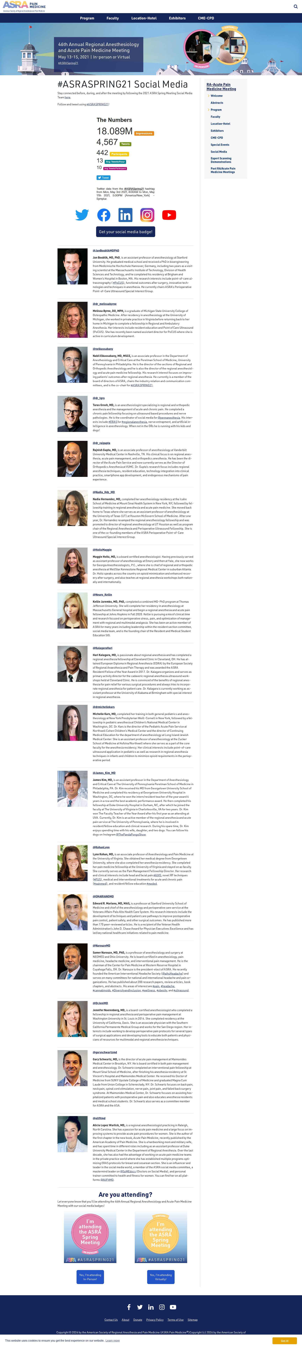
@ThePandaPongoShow (131, 834)
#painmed (100, 883)
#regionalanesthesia (134, 422)
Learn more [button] (113, 1340)
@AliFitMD (107, 1180)
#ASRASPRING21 (98, 104)
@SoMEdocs (128, 1171)
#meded (152, 883)
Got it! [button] (285, 1340)
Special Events (220, 144)
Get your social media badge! (125, 231)
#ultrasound (181, 990)
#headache (167, 986)
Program (87, 18)
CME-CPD (206, 18)
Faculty (113, 18)
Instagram (162, 1307)
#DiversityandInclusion (126, 990)
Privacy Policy (155, 1319)
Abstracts (217, 102)
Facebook (128, 1307)
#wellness (148, 990)
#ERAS (113, 422)
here (67, 97)
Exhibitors (177, 18)
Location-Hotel (144, 18)
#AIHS (157, 875)
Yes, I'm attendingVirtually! (161, 1277)
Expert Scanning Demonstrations (221, 160)
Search (295, 6)
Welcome (217, 95)
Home (24, 6)
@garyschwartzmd (105, 1052)
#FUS (97, 879)
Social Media (219, 151)
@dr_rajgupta (101, 443)
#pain (156, 986)
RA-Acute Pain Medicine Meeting (221, 86)
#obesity (162, 990)
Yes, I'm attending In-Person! (90, 1277)
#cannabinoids (102, 990)
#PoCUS (118, 282)
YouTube (173, 1307)
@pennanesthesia (169, 417)
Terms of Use (176, 1319)
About (125, 1319)
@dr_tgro (99, 398)
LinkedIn (151, 1307)
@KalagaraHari (102, 648)
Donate (137, 1319)
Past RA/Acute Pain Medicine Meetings (223, 170)
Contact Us (111, 1319)
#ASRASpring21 (68, 63)
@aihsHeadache (172, 973)
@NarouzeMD (101, 945)
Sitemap (193, 1319)
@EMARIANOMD (103, 896)
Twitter (139, 1307)
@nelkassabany (103, 349)
